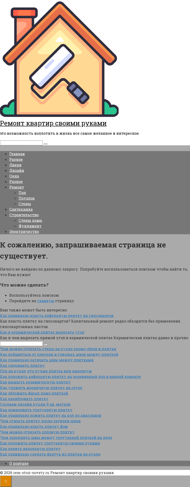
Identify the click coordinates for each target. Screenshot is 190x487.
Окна (14, 175)
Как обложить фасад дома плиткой (34, 393)
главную (45, 300)
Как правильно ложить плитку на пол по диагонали (50, 415)
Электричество (24, 231)
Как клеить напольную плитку (30, 448)
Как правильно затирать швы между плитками (47, 359)
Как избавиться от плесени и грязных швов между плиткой (59, 354)
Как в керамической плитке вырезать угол (42, 332)
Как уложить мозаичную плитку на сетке (41, 387)
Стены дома (30, 220)
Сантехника (21, 209)
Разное (16, 159)
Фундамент (30, 225)
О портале (18, 463)
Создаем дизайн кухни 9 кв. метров (35, 404)
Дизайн (16, 170)
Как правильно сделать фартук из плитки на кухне (50, 454)
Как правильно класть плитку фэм (34, 426)
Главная (17, 153)
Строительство (24, 214)
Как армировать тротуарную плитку (36, 409)
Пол (22, 192)
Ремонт (16, 187)
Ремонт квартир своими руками (53, 123)
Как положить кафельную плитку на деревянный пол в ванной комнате (70, 376)
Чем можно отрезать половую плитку (37, 431)
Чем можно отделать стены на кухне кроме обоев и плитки (58, 348)
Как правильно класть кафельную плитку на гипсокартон (57, 315)
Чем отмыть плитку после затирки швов (40, 420)
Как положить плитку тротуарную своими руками (50, 443)
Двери (15, 164)
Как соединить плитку (22, 365)
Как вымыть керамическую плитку (35, 382)
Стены (25, 203)
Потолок (27, 198)
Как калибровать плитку (24, 398)
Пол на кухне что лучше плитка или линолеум (46, 370)
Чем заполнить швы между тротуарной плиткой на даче (56, 437)
